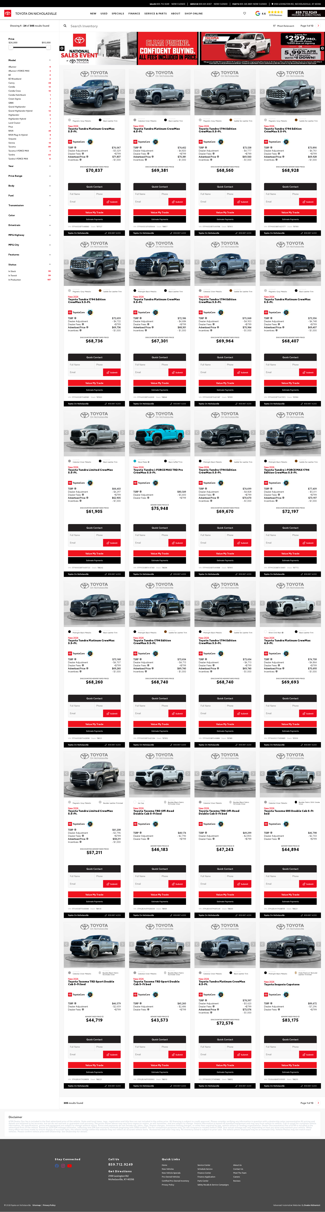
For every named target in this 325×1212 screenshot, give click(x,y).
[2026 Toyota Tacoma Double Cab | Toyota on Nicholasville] (192, 48)
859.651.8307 (201, 4)
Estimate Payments (94, 219)
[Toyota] (7, 13)
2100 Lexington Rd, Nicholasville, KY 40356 (297, 4)
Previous (61, 48)
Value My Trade (94, 212)
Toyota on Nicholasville (78, 233)
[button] (122, 91)
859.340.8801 (242, 4)
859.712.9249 (159, 4)
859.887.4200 (114, 233)
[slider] (10, 47)
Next (322, 48)
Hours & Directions (306, 14)
